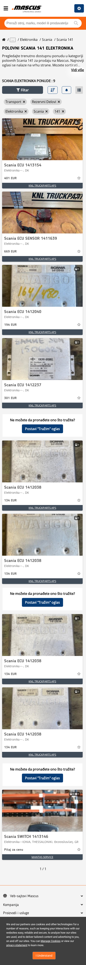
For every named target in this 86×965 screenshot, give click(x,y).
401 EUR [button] (10, 178)
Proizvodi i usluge (16, 913)
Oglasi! (79, 8)
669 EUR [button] (10, 251)
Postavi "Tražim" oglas (42, 428)
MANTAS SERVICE (42, 857)
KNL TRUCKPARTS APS (42, 185)
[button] (22, 90)
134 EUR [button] (10, 500)
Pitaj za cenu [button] (13, 850)
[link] (42, 139)
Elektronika (29, 39)
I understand (44, 955)
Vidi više (77, 70)
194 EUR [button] (10, 325)
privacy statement (16, 945)
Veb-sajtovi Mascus (24, 896)
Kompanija (11, 905)
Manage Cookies (51, 941)
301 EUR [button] (10, 398)
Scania (47, 39)
